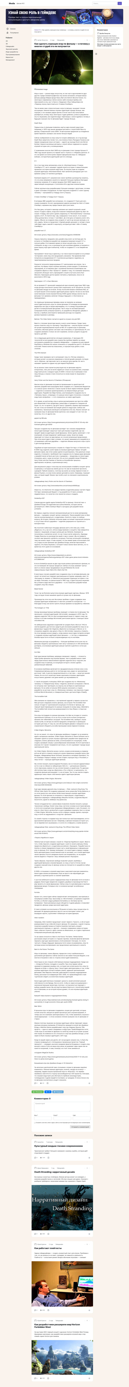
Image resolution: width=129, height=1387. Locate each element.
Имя (36, 1115)
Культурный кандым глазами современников (58, 1146)
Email (56, 1115)
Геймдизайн (60, 40)
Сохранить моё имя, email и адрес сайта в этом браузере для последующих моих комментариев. (63, 1122)
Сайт (74, 1115)
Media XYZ (37, 30)
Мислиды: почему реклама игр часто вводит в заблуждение (109, 44)
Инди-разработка (12, 52)
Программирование (13, 54)
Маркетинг (9, 57)
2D (7, 41)
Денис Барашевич (43, 1168)
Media (12, 3)
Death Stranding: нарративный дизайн (54, 1172)
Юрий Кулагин (41, 1244)
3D (7, 44)
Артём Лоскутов (42, 40)
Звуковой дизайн (12, 49)
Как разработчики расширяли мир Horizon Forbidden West (57, 1325)
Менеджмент (10, 60)
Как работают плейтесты (48, 1248)
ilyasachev (40, 1142)
